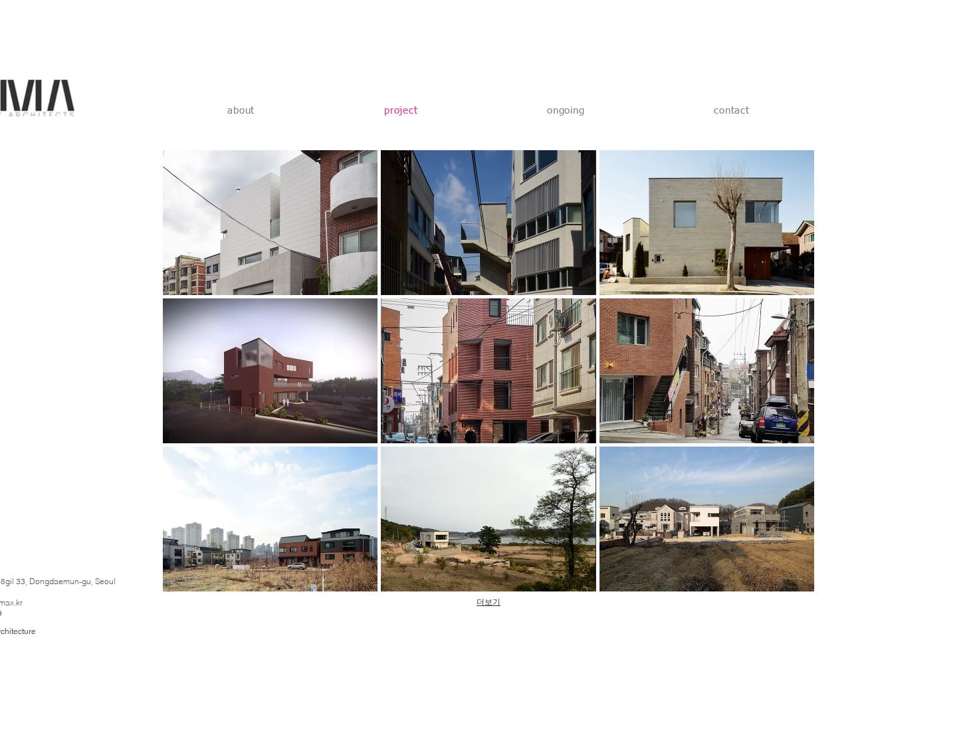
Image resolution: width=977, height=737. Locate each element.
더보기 (488, 602)
